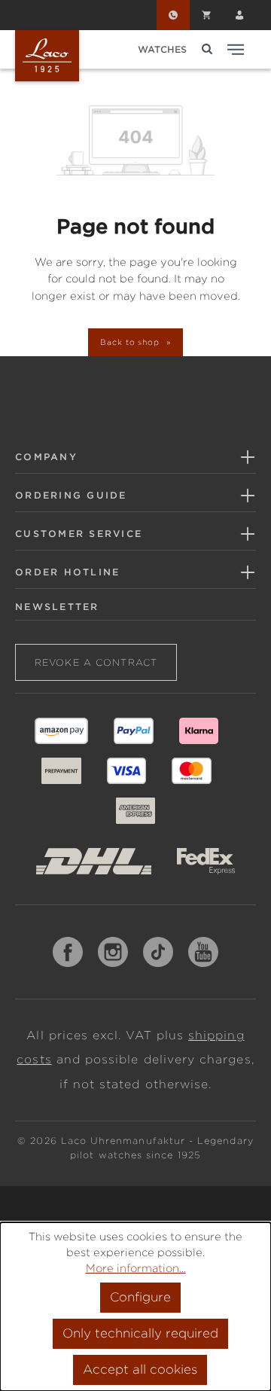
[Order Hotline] (173, 15)
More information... (136, 1268)
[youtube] (203, 952)
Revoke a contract (96, 662)
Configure (140, 1297)
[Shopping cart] (206, 15)
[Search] (207, 49)
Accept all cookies (140, 1369)
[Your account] (239, 15)
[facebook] (68, 952)
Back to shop (131, 341)
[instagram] (113, 952)
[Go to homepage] (47, 56)
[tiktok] (158, 952)
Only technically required (140, 1333)
